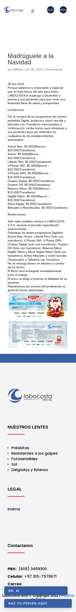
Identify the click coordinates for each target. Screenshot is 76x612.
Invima (14, 509)
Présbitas (20, 447)
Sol (14, 464)
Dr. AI (14, 590)
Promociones (54, 69)
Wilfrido (18, 69)
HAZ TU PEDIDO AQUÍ (27, 603)
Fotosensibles (24, 458)
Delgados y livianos (29, 469)
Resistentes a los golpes (34, 453)
